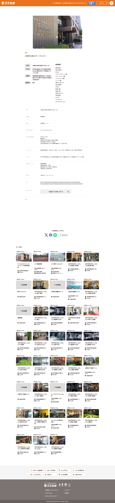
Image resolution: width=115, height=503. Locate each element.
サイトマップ (67, 490)
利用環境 (67, 493)
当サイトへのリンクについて (51, 496)
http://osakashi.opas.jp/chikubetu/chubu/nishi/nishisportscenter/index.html (61, 183)
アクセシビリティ (48, 493)
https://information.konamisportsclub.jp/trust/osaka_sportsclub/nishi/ (60, 182)
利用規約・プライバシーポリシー (52, 490)
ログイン (101, 3)
